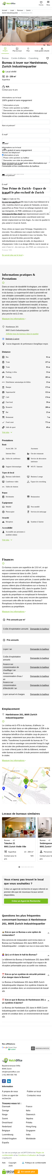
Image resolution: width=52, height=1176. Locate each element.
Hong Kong (31, 1126)
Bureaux (20, 10)
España (5, 1143)
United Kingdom (9, 1139)
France (29, 1106)
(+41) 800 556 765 (9, 1075)
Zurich (28, 10)
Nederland (6, 1126)
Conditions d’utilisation (27, 1155)
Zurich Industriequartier (10, 13)
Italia (28, 1110)
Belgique (6, 1130)
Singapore (30, 1130)
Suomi (5, 1118)
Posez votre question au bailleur (16, 108)
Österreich (30, 1114)
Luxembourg (7, 1135)
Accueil (4, 10)
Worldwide (31, 1139)
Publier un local (34, 1091)
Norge (5, 1114)
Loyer (12, 10)
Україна (29, 1118)
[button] (33, 820)
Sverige (5, 1110)
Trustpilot (5, 144)
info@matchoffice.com (11, 1072)
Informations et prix (11, 105)
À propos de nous (10, 1091)
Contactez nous (34, 1095)
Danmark (6, 1106)
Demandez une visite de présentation (18, 110)
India (28, 1135)
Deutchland (7, 1122)
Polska (29, 1122)
